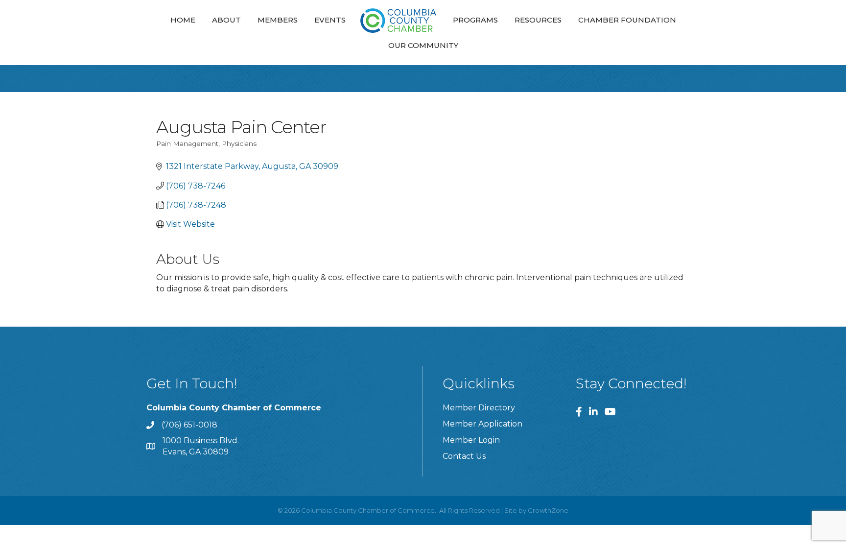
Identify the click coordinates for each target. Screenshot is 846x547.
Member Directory (479, 407)
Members (278, 19)
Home (182, 19)
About (226, 19)
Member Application (482, 423)
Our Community (423, 45)
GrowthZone (548, 510)
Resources (538, 19)
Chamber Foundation (627, 19)
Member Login (471, 440)
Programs (475, 19)
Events (330, 19)
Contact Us (464, 456)
